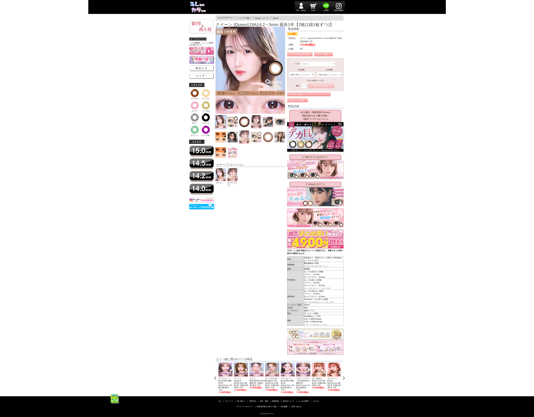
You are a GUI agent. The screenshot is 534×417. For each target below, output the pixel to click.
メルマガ (315, 401)
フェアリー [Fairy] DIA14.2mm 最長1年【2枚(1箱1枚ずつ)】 (334, 383)
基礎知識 (275, 401)
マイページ (229, 401)
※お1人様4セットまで (315, 80)
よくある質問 (303, 401)
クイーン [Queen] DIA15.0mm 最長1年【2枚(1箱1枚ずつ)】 (241, 383)
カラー (297, 64)
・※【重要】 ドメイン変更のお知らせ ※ (201, 44)
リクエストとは (295, 94)
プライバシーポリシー (244, 407)
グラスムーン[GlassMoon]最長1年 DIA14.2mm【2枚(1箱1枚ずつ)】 (287, 384)
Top (219, 401)
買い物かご (241, 401)
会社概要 (284, 407)
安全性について (288, 401)
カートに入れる (321, 86)
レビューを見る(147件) (299, 54)
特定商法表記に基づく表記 (267, 407)
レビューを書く (322, 54)
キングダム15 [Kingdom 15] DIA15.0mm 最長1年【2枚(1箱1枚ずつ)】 (272, 383)
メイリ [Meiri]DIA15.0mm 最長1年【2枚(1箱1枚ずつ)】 (257, 381)
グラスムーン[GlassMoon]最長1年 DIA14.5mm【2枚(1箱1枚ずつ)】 (225, 384)
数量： (298, 86)
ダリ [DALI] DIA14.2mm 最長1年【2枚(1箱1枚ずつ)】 (319, 381)
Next (344, 378)
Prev (215, 378)
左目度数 (301, 70)
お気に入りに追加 (296, 100)
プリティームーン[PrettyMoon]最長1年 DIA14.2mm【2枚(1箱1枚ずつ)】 (303, 384)
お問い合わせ (296, 407)
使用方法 (252, 401)
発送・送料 (264, 401)
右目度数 (329, 70)
